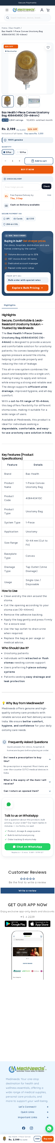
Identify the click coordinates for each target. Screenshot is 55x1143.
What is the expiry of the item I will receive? (25, 782)
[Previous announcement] (6, 3)
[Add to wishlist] (48, 47)
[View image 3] (34, 101)
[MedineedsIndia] (24, 10)
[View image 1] (8, 101)
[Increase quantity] (19, 160)
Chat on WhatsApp (29, 846)
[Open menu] (7, 10)
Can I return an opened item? (21, 791)
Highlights (10, 305)
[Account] (42, 10)
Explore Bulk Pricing (26, 287)
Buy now (48, 1139)
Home (4, 28)
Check (46, 186)
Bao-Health (14, 28)
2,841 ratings (16, 120)
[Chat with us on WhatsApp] (49, 1128)
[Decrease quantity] (5, 160)
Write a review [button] (27, 890)
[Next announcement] (49, 3)
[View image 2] (21, 101)
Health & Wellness (27, 1129)
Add (37, 1139)
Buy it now (27, 169)
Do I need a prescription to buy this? (22, 759)
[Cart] (48, 10)
